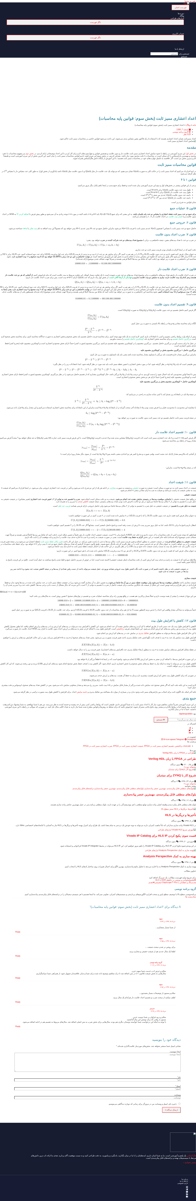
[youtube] (187, 1192)
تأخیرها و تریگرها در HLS (180, 815)
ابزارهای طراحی (164, 830)
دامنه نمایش (82, 692)
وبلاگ (188, 125)
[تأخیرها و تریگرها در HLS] (185, 809)
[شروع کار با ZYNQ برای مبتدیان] (182, 769)
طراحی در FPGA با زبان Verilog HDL (172, 758)
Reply (17, 932)
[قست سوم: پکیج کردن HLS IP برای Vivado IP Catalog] (184, 830)
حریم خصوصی (182, 1183)
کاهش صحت (82, 501)
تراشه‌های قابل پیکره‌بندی (83, 788)
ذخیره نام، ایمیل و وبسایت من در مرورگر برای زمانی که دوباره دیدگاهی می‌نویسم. (142, 1104)
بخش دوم (29, 153)
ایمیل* (178, 1086)
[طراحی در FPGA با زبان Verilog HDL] (179, 753)
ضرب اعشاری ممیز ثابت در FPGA (97, 746)
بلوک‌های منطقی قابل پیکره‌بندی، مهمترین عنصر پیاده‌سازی (159, 794)
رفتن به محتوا (190, 1)
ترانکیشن (120, 629)
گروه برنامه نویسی (156, 962)
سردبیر (152, 1008)
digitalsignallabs (186, 714)
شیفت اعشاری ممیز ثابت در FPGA (128, 746)
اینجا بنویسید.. (175, 1051)
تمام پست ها (190, 897)
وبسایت (177, 1095)
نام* (179, 1077)
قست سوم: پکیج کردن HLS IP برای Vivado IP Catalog (161, 835)
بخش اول (190, 153)
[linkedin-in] (187, 1195)
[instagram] (187, 1187)
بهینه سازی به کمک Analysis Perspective (169, 856)
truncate (187, 746)
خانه (194, 125)
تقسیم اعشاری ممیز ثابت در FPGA (159, 746)
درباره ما (185, 1179)
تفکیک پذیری (143, 633)
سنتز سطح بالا (167, 809)
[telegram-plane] (187, 1190)
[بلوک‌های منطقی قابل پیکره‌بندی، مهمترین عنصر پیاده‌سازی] (145, 788)
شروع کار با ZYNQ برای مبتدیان (176, 775)
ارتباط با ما (184, 1181)
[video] (187, 1197)
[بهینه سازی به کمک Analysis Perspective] (177, 850)
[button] (185, 56)
